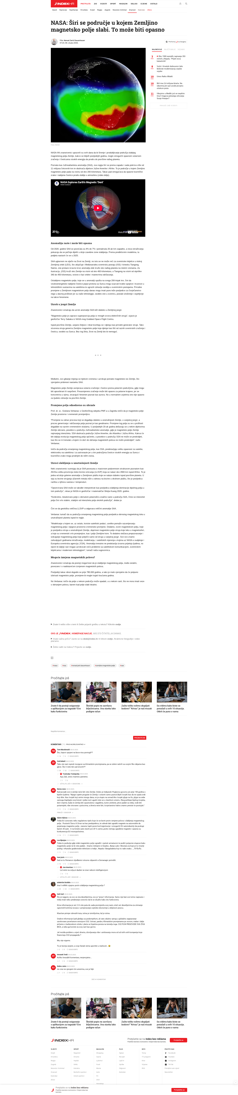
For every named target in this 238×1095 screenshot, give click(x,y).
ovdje (110, 639)
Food (98, 1064)
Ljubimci (99, 1061)
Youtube (171, 1057)
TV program (146, 1057)
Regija (99, 10)
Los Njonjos (61, 840)
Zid (95, 4)
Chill (98, 1080)
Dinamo (76, 1057)
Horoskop (100, 1084)
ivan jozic (60, 857)
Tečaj (144, 1053)
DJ (53, 967)
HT (53, 956)
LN (53, 841)
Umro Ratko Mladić (165, 76)
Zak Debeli (61, 761)
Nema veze (61, 789)
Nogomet (77, 1053)
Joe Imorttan (68, 867)
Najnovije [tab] (157, 49)
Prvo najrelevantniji (74, 744)
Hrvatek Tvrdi (62, 955)
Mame (98, 1068)
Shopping (99, 1053)
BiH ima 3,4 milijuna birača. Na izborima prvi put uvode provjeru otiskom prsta (170, 85)
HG (53, 895)
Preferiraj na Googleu (177, 42)
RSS (143, 1068)
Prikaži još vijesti (168, 105)
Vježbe (121, 1064)
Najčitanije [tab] (170, 49)
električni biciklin (64, 882)
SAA (122, 665)
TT (61, 773)
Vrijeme (145, 1064)
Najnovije (63, 10)
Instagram (172, 1061)
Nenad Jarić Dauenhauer (74, 40)
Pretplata (86, 4)
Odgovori (122, 1068)
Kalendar (141, 10)
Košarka (77, 1068)
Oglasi (134, 4)
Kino (143, 1061)
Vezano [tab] (181, 49)
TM (53, 751)
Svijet (92, 10)
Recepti (122, 1057)
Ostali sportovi (79, 1076)
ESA (64, 665)
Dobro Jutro (61, 966)
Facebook (172, 1053)
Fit (97, 1076)
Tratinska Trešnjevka (71, 774)
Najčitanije (73, 10)
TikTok (170, 1064)
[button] (54, 691)
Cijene (144, 4)
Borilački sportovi (80, 1072)
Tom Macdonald (63, 750)
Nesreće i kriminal (120, 10)
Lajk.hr (121, 1061)
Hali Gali (60, 894)
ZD (53, 762)
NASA (55, 665)
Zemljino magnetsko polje (105, 665)
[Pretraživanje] (185, 4)
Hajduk (76, 1061)
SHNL (76, 1064)
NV (53, 790)
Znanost (132, 10)
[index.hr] (64, 3)
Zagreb (107, 10)
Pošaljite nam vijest (172, 1068)
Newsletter (169, 1072)
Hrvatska (84, 10)
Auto (98, 1072)
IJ (53, 859)
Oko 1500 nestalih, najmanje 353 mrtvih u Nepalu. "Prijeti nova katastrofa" (171, 58)
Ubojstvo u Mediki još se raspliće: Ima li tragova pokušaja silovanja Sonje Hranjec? (171, 96)
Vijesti (103, 4)
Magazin (100, 1049)
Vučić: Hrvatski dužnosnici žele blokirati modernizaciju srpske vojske (170, 68)
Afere (149, 10)
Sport (113, 4)
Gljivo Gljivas (62, 818)
